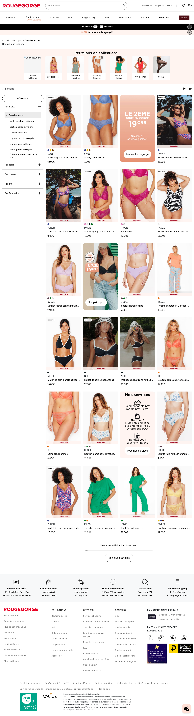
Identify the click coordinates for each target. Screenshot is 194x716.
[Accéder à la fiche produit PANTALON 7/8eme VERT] (137, 492)
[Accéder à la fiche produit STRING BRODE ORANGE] (63, 418)
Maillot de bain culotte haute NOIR (137, 379)
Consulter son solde (169, 619)
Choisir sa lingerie (124, 633)
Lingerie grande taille (62, 650)
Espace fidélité (90, 653)
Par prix (8, 183)
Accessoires (58, 656)
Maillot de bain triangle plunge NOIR (64, 379)
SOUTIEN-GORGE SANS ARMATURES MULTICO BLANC (106, 453)
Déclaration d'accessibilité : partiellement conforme (142, 683)
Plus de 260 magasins (15, 627)
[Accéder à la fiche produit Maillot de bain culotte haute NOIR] (137, 343)
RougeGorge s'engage (15, 621)
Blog (117, 616)
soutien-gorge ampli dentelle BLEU (64, 157)
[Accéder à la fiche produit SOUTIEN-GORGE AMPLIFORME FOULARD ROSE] (100, 195)
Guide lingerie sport (125, 656)
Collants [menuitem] (145, 17)
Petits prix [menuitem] (164, 17)
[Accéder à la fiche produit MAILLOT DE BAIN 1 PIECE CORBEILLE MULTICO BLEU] (63, 492)
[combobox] (86, 6)
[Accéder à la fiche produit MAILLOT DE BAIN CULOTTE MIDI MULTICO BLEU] (63, 195)
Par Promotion (12, 193)
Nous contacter (11, 644)
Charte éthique (11, 661)
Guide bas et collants (125, 639)
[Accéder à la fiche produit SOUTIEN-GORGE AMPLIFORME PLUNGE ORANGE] (174, 343)
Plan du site (104, 689)
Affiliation (9, 632)
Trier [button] (189, 89)
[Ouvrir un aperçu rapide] (78, 98)
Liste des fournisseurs (15, 655)
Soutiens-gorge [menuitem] (33, 17)
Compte (170, 6)
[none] (23, 115)
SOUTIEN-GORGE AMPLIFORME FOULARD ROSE (104, 231)
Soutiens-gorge (59, 616)
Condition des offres (30, 683)
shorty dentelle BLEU (94, 157)
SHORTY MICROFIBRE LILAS (132, 305)
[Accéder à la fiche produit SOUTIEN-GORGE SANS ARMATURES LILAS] (63, 269)
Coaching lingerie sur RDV (96, 659)
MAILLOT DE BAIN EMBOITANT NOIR (99, 379)
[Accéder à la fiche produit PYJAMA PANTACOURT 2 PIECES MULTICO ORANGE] (174, 269)
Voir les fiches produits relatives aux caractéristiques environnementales (56, 689)
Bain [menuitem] (107, 17)
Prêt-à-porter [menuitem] (125, 17)
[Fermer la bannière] (189, 32)
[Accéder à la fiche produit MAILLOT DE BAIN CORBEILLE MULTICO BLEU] (174, 121)
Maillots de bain (60, 639)
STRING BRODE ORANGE (57, 453)
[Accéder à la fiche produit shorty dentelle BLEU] (100, 121)
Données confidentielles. (83, 710)
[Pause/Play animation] (189, 26)
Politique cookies (103, 683)
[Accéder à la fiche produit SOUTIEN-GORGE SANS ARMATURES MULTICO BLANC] (100, 418)
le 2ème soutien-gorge (97, 32)
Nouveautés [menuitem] (10, 17)
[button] (78, 98)
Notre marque (11, 615)
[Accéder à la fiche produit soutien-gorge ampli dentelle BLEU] (63, 121)
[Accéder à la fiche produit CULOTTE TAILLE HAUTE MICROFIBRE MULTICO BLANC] (174, 418)
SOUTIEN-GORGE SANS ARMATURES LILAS (65, 305)
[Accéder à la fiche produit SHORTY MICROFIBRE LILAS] (137, 269)
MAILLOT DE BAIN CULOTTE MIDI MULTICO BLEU (67, 231)
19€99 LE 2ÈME (33, 20)
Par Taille (9, 164)
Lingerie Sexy (58, 644)
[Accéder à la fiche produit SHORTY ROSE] (137, 195)
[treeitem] (16, 115)
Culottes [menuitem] (54, 17)
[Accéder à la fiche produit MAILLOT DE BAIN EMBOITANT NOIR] (100, 343)
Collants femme (59, 633)
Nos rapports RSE (13, 650)
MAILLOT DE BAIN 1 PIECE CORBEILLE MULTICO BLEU (69, 528)
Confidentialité (52, 683)
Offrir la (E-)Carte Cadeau (172, 615)
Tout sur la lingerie (124, 622)
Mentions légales (81, 683)
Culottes (56, 622)
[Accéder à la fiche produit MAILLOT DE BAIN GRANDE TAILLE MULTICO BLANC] (174, 195)
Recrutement (10, 638)
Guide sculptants (123, 650)
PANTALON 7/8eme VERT (132, 528)
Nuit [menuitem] (70, 17)
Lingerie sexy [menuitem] (88, 17)
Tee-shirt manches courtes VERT (100, 528)
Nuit (54, 627)
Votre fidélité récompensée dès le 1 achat (97, 25)
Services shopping (92, 616)
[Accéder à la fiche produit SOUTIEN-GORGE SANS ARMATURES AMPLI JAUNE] (174, 492)
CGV (66, 683)
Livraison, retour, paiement (96, 622)
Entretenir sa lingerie (125, 661)
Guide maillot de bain (125, 644)
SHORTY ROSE (127, 231)
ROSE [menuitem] (184, 17)
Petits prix (10, 106)
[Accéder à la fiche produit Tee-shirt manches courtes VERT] (100, 492)
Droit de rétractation (93, 642)
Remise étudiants (92, 670)
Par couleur (10, 174)
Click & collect (90, 665)
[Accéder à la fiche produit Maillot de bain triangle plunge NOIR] (63, 343)
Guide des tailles (123, 627)
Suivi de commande (93, 627)
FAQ (85, 648)
